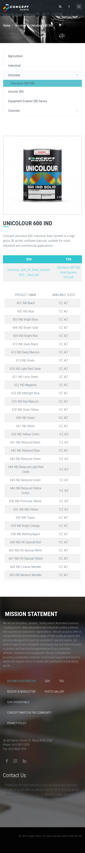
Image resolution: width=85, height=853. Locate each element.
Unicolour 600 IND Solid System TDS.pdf (68, 272)
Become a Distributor (21, 681)
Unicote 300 (16, 91)
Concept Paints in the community (29, 712)
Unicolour (20, 25)
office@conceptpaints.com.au (25, 794)
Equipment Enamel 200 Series (27, 101)
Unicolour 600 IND (22, 83)
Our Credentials (18, 702)
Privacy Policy (16, 723)
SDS (47, 681)
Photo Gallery (54, 691)
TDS (61, 681)
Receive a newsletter (21, 691)
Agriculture (15, 56)
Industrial (14, 65)
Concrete (14, 111)
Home (6, 25)
